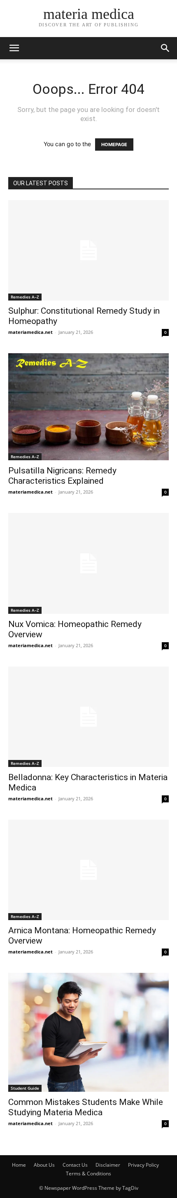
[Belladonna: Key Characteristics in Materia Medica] (88, 717)
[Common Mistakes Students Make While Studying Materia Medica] (88, 1032)
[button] (14, 48)
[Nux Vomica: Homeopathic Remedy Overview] (88, 563)
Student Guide (25, 1088)
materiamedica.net (30, 332)
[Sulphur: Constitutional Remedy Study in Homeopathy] (88, 250)
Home (19, 1164)
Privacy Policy (143, 1164)
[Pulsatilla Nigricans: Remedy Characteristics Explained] (88, 406)
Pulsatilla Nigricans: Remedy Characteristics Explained (62, 476)
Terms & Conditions (88, 1173)
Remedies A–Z (25, 297)
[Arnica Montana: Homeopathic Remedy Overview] (88, 870)
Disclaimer (107, 1164)
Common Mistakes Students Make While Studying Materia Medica (85, 1107)
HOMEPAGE (114, 144)
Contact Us (75, 1164)
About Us (44, 1164)
